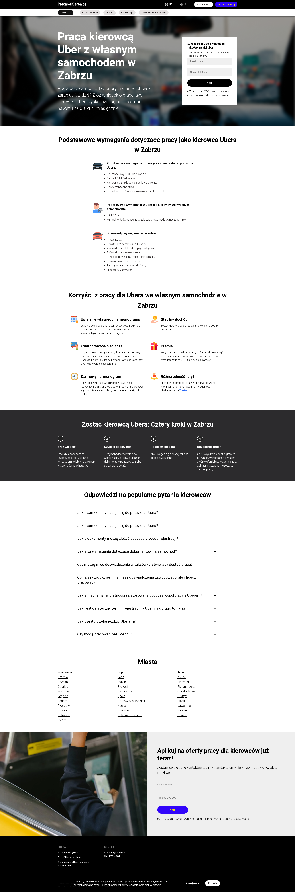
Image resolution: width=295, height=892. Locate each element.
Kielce (181, 677)
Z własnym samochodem (153, 12)
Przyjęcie (212, 883)
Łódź (121, 677)
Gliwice (182, 715)
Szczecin (124, 686)
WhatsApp (184, 390)
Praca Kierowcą (72, 4)
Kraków (63, 677)
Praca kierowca (90, 12)
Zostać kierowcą (226, 4)
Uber (109, 12)
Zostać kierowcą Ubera (69, 857)
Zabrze (182, 710)
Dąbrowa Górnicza (130, 715)
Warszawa (65, 672)
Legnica (63, 696)
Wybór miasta (204, 4)
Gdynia (62, 710)
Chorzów (123, 710)
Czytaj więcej (193, 883)
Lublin (122, 682)
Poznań (63, 682)
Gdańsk (63, 686)
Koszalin (123, 705)
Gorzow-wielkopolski (132, 701)
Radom (62, 701)
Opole (121, 696)
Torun (181, 672)
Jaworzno (184, 705)
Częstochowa (186, 691)
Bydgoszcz (125, 691)
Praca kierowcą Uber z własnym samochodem (73, 864)
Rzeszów (64, 705)
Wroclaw (63, 691)
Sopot (121, 672)
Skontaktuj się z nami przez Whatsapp (114, 854)
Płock (181, 701)
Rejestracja (127, 12)
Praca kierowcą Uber (68, 852)
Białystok (183, 682)
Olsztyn (182, 696)
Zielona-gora (186, 686)
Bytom (62, 720)
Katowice (64, 715)
